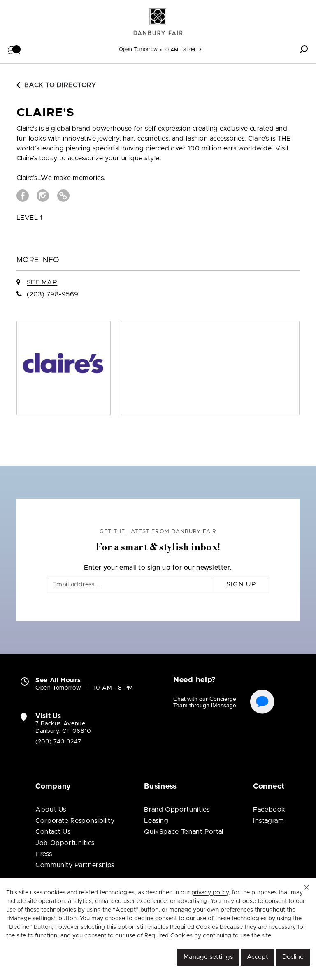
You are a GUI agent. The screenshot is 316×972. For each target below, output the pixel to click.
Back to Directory (60, 85)
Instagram (268, 820)
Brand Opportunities (176, 809)
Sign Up (241, 584)
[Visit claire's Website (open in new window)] (63, 195)
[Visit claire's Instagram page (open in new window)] (43, 195)
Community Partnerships (74, 865)
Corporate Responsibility (74, 820)
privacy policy (209, 893)
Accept (257, 957)
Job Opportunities (65, 843)
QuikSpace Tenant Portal (183, 832)
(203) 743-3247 (58, 742)
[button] (14, 49)
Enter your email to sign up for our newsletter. (158, 567)
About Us (50, 809)
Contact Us (52, 832)
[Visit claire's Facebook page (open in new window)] (22, 195)
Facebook (269, 809)
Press (43, 854)
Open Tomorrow (138, 49)
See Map (42, 282)
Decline (293, 957)
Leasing (156, 820)
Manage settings (208, 957)
